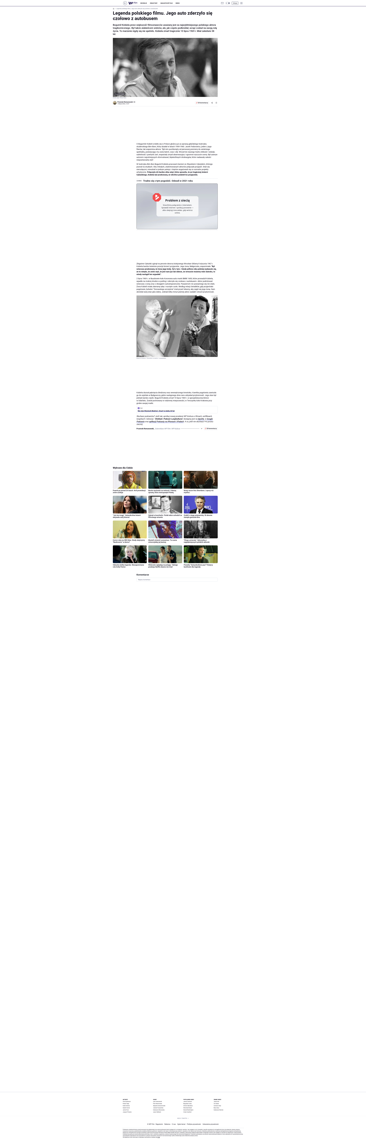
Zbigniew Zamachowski (159, 1105)
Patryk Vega (126, 1103)
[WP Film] (134, 3)
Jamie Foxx (126, 1110)
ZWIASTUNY (153, 3)
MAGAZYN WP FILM (167, 3)
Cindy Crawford (187, 1112)
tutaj (158, 1137)
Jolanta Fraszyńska (158, 1108)
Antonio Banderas (188, 1105)
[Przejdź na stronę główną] (125, 4)
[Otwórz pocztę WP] (222, 3)
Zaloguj (235, 3)
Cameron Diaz (217, 1105)
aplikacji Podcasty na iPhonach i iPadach (166, 421)
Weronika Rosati (187, 1108)
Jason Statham (157, 1112)
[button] (227, 3)
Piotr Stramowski (157, 1103)
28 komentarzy (203, 103)
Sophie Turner (126, 1108)
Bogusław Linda (187, 1103)
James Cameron (187, 1101)
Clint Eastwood (127, 1101)
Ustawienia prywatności (210, 1124)
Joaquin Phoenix (127, 1112)
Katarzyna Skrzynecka (159, 1110)
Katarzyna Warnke (218, 1110)
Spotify (201, 419)
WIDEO (178, 3)
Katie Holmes (126, 1105)
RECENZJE (143, 3)
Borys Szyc (216, 1108)
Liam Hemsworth (157, 1101)
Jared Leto (216, 1101)
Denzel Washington (188, 1110)
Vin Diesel (216, 1103)
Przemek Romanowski (125, 102)
